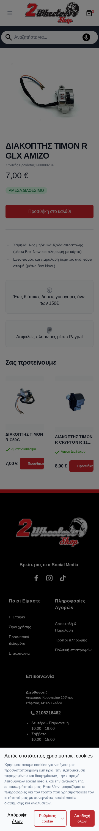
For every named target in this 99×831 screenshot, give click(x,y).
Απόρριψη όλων (17, 818)
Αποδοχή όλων (82, 818)
